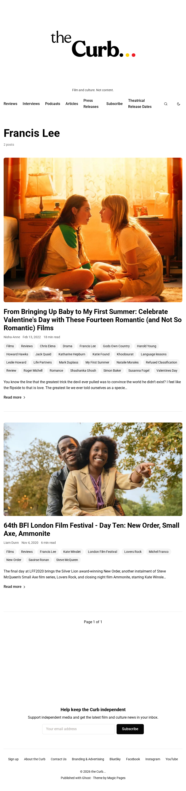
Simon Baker (112, 370)
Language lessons (153, 354)
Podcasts (52, 104)
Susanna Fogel (138, 370)
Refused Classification (161, 362)
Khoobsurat (125, 354)
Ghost (86, 778)
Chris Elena (48, 346)
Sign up (13, 759)
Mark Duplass (68, 362)
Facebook (133, 759)
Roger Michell (33, 370)
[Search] (165, 104)
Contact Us (58, 759)
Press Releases (90, 103)
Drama (67, 346)
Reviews (10, 104)
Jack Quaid (43, 354)
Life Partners (43, 362)
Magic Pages (116, 778)
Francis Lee (88, 346)
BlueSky (115, 759)
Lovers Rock (133, 551)
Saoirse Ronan (39, 560)
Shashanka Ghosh (83, 370)
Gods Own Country (116, 346)
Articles (72, 104)
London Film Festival (102, 551)
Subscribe (114, 104)
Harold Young (146, 346)
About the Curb (34, 759)
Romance (56, 370)
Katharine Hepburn (72, 354)
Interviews (31, 104)
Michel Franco (159, 551)
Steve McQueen (67, 560)
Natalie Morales (128, 362)
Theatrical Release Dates (140, 103)
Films (10, 346)
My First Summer (97, 362)
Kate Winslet (72, 551)
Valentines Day (167, 370)
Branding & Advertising (88, 759)
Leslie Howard (16, 362)
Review (11, 370)
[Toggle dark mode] (178, 104)
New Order (13, 560)
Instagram (152, 759)
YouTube (172, 759)
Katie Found (101, 354)
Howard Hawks (17, 354)
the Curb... (98, 771)
